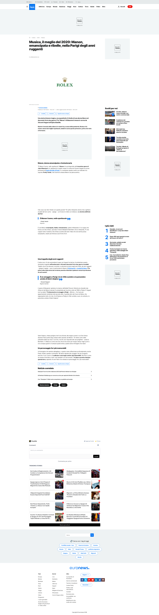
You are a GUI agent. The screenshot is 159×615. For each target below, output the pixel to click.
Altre (67, 574)
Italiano (29, 2)
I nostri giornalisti (42, 599)
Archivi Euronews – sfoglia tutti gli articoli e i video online (44, 603)
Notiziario (54, 579)
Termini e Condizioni (71, 583)
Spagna (65, 553)
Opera (63, 385)
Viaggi (69, 6)
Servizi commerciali (71, 581)
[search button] (76, 2)
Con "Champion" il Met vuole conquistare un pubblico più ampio (55, 379)
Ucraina (95, 545)
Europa (48, 6)
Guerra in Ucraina (84, 545)
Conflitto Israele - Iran (67, 545)
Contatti (68, 591)
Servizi (54, 574)
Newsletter (86, 584)
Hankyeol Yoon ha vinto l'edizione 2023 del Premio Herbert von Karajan (57, 371)
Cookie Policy (70, 585)
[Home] (29, 37)
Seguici (54, 586)
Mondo (55, 6)
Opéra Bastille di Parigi (52, 170)
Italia (69, 549)
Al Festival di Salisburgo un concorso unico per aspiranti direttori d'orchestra (59, 375)
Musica (43, 37)
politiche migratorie (94, 549)
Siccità (79, 557)
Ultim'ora (41, 6)
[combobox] (84, 2)
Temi (39, 574)
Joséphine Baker (82, 268)
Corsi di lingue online (57, 595)
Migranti (93, 553)
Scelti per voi (111, 108)
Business (62, 6)
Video (98, 6)
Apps (53, 588)
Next (74, 6)
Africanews (55, 592)
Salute (92, 6)
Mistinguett (71, 268)
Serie (38, 37)
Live (130, 6)
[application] (64, 83)
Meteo (54, 581)
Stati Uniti (83, 553)
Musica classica (44, 385)
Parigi (55, 385)
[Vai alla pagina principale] (32, 7)
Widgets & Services (57, 590)
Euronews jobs (70, 594)
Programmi (41, 597)
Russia (61, 549)
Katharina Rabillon (43, 107)
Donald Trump (80, 549)
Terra (86, 6)
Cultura (80, 6)
